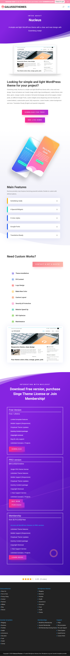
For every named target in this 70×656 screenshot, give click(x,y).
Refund (3, 609)
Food (40, 607)
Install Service (61, 633)
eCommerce (42, 601)
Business (41, 594)
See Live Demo (35, 120)
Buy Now (16, 501)
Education (41, 604)
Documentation (62, 625)
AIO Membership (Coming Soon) (48, 627)
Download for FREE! (35, 112)
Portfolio (41, 596)
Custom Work (61, 635)
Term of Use (4, 594)
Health (40, 599)
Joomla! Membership (44, 625)
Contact (3, 599)
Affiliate (3, 604)
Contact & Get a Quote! (47, 264)
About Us (3, 591)
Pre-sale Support (62, 627)
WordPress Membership (45, 622)
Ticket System (61, 630)
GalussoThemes (17, 653)
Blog (2, 607)
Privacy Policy (5, 596)
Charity (41, 612)
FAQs (59, 622)
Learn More (17, 557)
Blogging (41, 591)
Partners (3, 601)
